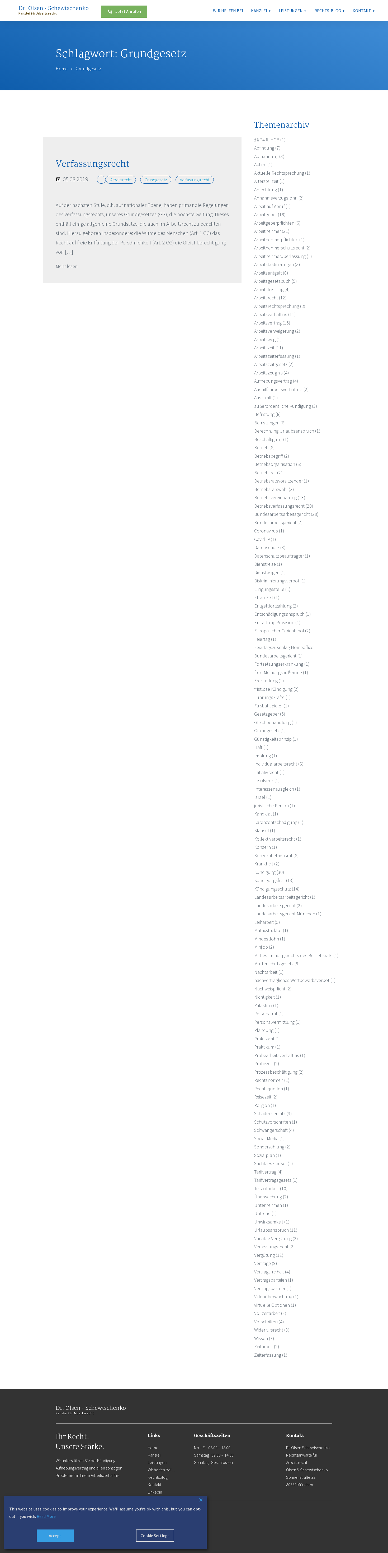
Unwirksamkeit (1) (272, 1222)
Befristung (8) (267, 414)
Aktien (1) (263, 164)
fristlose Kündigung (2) (276, 689)
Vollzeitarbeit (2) (270, 1313)
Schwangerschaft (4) (274, 1130)
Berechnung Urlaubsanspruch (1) (287, 431)
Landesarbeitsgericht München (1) (287, 914)
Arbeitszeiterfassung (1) (277, 356)
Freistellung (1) (269, 681)
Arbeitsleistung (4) (272, 289)
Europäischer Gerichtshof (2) (282, 631)
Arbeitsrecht (120, 179)
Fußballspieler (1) (271, 706)
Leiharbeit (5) (267, 922)
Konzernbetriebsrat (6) (276, 855)
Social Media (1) (269, 1138)
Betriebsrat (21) (269, 473)
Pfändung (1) (267, 1030)
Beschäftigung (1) (271, 439)
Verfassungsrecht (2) (274, 1247)
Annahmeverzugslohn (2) (279, 198)
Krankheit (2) (267, 864)
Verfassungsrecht (194, 179)
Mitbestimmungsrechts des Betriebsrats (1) (296, 955)
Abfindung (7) (267, 148)
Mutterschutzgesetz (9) (277, 964)
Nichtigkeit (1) (267, 997)
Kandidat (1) (266, 814)
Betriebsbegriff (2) (271, 456)
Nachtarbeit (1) (269, 972)
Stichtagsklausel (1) (273, 1163)
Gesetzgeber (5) (269, 714)
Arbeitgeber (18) (270, 214)
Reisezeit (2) (266, 1097)
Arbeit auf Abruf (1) (272, 206)
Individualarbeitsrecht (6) (279, 764)
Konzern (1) (265, 847)
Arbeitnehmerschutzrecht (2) (282, 248)
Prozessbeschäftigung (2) (279, 1072)
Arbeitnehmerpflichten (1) (279, 240)
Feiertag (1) (265, 639)
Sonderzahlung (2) (272, 1147)
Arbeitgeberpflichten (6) (277, 223)
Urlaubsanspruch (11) (275, 1230)
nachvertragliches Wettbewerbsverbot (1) (295, 980)
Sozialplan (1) (267, 1155)
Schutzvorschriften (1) (275, 1122)
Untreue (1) (265, 1213)
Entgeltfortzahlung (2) (276, 606)
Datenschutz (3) (270, 547)
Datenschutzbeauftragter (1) (282, 556)
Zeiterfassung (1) (270, 1355)
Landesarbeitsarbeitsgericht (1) (284, 897)
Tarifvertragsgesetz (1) (276, 1180)
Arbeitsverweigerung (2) (277, 331)
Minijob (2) (264, 947)
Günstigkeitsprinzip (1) (276, 739)
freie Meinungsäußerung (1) (281, 672)
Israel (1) (263, 797)
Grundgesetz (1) (270, 730)
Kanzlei (154, 1455)
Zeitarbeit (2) (266, 1346)
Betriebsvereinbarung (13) (279, 497)
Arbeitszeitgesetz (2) (274, 364)
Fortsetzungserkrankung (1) (282, 664)
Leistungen (157, 1462)
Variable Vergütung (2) (276, 1238)
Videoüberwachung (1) (276, 1297)
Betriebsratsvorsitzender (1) (281, 481)
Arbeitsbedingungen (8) (277, 264)
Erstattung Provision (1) (277, 622)
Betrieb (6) (264, 447)
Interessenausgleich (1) (277, 789)
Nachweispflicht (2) (273, 989)
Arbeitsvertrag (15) (272, 323)
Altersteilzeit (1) (269, 181)
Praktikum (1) (267, 1047)
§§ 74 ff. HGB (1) (270, 140)
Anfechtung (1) (268, 190)
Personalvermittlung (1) (277, 1022)
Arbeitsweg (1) (268, 339)
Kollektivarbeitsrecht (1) (277, 839)
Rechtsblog (158, 1477)
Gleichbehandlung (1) (275, 722)
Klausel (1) (264, 830)
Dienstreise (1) (268, 564)
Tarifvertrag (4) (268, 1172)
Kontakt (154, 1484)
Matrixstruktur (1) (271, 930)
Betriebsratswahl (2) (274, 489)
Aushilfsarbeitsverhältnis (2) (281, 389)
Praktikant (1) (267, 1039)
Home (62, 69)
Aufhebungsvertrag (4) (276, 381)
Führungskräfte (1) (272, 697)
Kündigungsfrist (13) (274, 880)
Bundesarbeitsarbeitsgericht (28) (286, 514)
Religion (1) (265, 1105)
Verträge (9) (265, 1263)
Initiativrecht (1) (269, 772)
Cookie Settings (155, 1535)
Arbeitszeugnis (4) (271, 373)
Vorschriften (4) (269, 1322)
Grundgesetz (156, 179)
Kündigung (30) (269, 872)
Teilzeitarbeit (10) (271, 1188)
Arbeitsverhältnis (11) (275, 314)
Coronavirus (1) (269, 531)
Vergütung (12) (268, 1255)
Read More (46, 1516)
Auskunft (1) (266, 398)
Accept (55, 1535)
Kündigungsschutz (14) (277, 889)
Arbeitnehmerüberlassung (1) (283, 256)
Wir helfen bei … (162, 1469)
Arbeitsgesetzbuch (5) (275, 281)
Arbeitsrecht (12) (270, 298)
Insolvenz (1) (267, 780)
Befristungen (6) (270, 423)
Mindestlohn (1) (269, 939)
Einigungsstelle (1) (272, 589)
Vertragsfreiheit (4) (272, 1272)
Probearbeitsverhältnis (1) (279, 1055)
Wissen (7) (264, 1338)
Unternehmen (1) (271, 1205)
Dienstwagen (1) (270, 572)
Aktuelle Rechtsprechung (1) (282, 173)
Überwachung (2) (271, 1197)
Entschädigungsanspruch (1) (282, 614)
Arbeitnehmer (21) (272, 231)
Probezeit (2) (266, 1063)
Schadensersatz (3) (273, 1113)
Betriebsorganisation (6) (277, 464)
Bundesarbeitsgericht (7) (278, 523)
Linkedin (155, 1492)
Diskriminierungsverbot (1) (280, 581)
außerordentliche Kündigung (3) (285, 406)
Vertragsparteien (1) (273, 1280)
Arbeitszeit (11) (268, 348)
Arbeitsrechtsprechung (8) (279, 306)
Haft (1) (261, 747)
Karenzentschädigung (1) (279, 822)
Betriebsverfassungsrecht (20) (283, 506)
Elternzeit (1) (267, 597)
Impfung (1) (265, 756)
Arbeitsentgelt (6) (271, 273)
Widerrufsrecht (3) (272, 1330)
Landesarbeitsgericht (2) (278, 905)
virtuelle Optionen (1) (275, 1305)
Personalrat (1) (269, 1013)
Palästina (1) (266, 1005)
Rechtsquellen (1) (271, 1089)
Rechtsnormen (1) (272, 1080)
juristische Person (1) (274, 806)
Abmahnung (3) (269, 156)
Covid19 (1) (265, 539)
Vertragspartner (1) (273, 1288)
